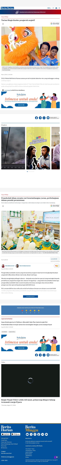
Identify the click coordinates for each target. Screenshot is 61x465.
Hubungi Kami (4, 438)
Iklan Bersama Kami (6, 453)
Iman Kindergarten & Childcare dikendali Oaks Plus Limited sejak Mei (24, 322)
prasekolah (4, 331)
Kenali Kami (4, 440)
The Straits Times (29, 448)
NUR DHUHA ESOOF (9, 265)
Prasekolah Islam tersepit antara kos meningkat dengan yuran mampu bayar (26, 324)
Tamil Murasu (28, 455)
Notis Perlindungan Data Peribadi (9, 444)
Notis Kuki (3, 446)
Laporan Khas (12, 331)
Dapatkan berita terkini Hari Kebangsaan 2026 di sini (32, 12)
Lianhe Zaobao (29, 452)
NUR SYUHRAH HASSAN (24, 265)
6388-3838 (4, 460)
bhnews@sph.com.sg (34, 443)
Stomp (27, 457)
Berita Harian (28, 453)
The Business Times (30, 450)
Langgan (3, 451)
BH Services (4, 447)
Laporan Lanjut (30, 296)
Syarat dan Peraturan (6, 442)
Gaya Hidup (4, 16)
